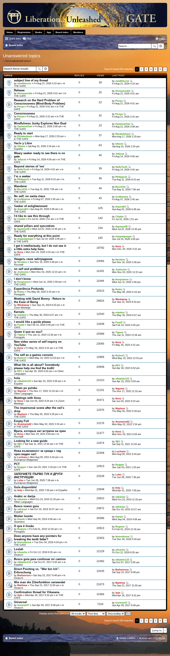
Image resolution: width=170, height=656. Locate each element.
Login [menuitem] (162, 38)
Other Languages (23, 393)
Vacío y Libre (23, 143)
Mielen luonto (23, 516)
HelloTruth (23, 169)
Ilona (20, 252)
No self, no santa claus (29, 196)
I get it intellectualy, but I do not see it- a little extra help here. (40, 247)
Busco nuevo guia (26, 506)
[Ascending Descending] (115, 613)
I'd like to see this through (32, 216)
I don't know (22, 278)
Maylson (22, 414)
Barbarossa (24, 575)
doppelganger (25, 238)
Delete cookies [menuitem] (127, 638)
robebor (22, 315)
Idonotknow (24, 542)
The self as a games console (33, 355)
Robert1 (22, 358)
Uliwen (21, 146)
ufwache (22, 552)
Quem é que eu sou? (28, 331)
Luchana (22, 457)
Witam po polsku (25, 388)
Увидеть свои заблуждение (33, 259)
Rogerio (22, 529)
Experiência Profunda (29, 288)
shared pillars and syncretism (34, 226)
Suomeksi (19, 521)
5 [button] (155, 69)
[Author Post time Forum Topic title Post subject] (96, 613)
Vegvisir (21, 391)
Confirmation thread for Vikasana (36, 592)
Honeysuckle (24, 93)
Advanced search (161, 46)
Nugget (21, 467)
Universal (20, 602)
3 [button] (146, 69)
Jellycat (21, 159)
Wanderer (20, 186)
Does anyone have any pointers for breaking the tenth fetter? (38, 537)
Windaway (23, 305)
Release (19, 90)
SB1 (19, 444)
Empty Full (21, 421)
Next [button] (165, 69)
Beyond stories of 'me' (29, 166)
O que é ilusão (24, 526)
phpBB (73, 644)
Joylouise (23, 272)
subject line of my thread (31, 80)
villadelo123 (24, 381)
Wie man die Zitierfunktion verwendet (39, 582)
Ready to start (23, 133)
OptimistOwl (24, 126)
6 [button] (160, 69)
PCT (17, 464)
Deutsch (18, 554)
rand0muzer (24, 83)
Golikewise (23, 199)
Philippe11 (23, 179)
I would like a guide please (32, 321)
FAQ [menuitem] (29, 38)
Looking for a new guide (30, 441)
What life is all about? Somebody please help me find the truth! (37, 366)
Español (18, 149)
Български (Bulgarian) (26, 459)
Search (154, 46)
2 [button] (141, 69)
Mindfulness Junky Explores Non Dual (40, 123)
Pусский (18, 264)
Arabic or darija (24, 496)
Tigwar (21, 334)
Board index (16, 638)
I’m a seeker (22, 176)
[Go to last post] (131, 81)
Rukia (20, 291)
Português (19, 294)
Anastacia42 (24, 424)
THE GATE (20, 86)
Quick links (15, 38)
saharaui (22, 499)
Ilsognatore (24, 281)
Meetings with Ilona (27, 398)
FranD (20, 324)
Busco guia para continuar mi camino (40, 559)
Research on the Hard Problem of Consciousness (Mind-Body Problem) (39, 102)
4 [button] (151, 69)
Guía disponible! (25, 487)
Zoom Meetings (22, 307)
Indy (19, 490)
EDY (19, 371)
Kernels (19, 312)
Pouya (21, 106)
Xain (19, 595)
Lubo (20, 480)
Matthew (22, 585)
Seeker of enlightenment (30, 206)
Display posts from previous (54, 613)
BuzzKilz (22, 189)
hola (17, 378)
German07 (23, 605)
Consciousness (24, 113)
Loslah (18, 549)
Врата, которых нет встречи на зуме (40, 431)
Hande (21, 519)
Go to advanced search (18, 61)
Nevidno (22, 262)
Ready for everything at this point (37, 235)
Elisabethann (25, 136)
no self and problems (28, 269)
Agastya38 (23, 229)
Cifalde (21, 219)
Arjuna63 (22, 209)
